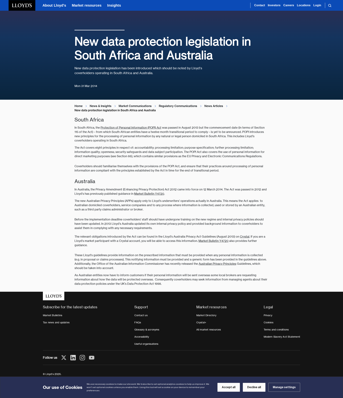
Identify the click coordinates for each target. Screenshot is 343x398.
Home (78, 106)
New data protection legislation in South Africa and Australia (115, 110)
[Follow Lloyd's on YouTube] (92, 357)
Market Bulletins (52, 315)
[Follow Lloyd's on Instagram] (82, 357)
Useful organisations (146, 343)
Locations (303, 5)
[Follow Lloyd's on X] (64, 357)
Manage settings (284, 387)
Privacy (268, 315)
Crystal (244, 236)
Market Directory (206, 315)
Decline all (254, 387)
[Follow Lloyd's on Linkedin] (73, 357)
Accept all (228, 387)
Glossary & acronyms (146, 329)
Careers (288, 5)
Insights (114, 5)
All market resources (208, 329)
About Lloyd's (54, 5)
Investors (274, 5)
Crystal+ (201, 322)
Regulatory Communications (178, 106)
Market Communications (135, 106)
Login (317, 5)
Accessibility (141, 336)
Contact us (141, 315)
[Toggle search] (329, 5)
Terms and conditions (276, 329)
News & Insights (100, 106)
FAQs (137, 322)
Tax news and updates (56, 322)
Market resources (86, 5)
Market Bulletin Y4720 (149, 194)
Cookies (268, 322)
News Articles (213, 106)
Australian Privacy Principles (217, 264)
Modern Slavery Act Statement (282, 336)
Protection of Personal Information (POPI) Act (131, 128)
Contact (259, 5)
